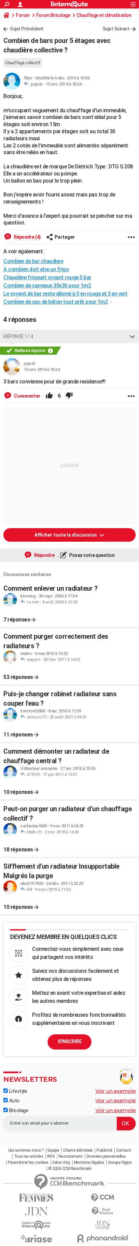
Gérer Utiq (61, 1162)
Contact (123, 1150)
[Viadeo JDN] (103, 1225)
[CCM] (103, 1198)
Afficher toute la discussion (66, 535)
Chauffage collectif (22, 63)
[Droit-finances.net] (103, 1211)
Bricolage (18, 1110)
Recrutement (71, 1156)
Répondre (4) (27, 237)
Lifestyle (17, 1091)
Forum (23, 15)
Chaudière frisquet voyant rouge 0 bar (47, 277)
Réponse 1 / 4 (18, 336)
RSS (51, 1156)
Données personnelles (106, 1156)
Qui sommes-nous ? (26, 1150)
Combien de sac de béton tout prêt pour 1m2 (55, 302)
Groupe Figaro (120, 1162)
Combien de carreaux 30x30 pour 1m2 (47, 285)
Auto (14, 1101)
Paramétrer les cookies (28, 1162)
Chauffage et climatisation (104, 15)
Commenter (26, 396)
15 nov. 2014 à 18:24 (63, 84)
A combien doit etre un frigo (36, 269)
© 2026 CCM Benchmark (69, 1168)
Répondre (44, 555)
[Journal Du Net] (36, 1211)
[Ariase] (36, 1238)
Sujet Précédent (27, 28)
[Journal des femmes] (36, 1198)
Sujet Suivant (116, 28)
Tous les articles (29, 1156)
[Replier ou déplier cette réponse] (132, 336)
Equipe (53, 1150)
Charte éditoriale (78, 1150)
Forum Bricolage (53, 15)
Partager (65, 237)
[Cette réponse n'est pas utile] (69, 396)
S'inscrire (69, 1041)
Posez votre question (91, 555)
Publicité (104, 1150)
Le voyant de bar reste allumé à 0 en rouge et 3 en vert (65, 293)
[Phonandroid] (103, 1238)
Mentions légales (89, 1162)
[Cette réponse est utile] (49, 396)
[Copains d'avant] (36, 1225)
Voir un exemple (115, 1091)
